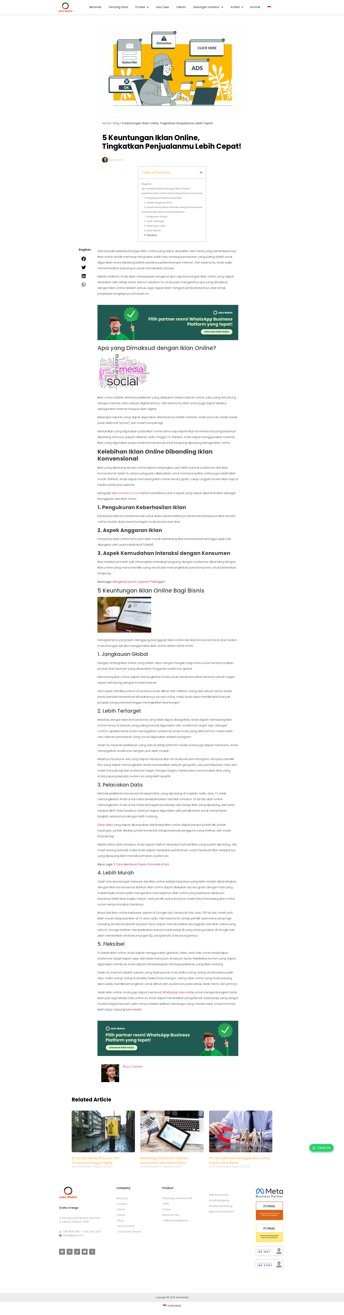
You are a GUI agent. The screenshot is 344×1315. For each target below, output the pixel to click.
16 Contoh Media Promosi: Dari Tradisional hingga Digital (96, 1160)
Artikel (235, 7)
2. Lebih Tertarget (154, 221)
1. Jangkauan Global (155, 216)
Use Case (162, 7)
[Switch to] (269, 7)
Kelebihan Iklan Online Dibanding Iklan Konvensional (172, 193)
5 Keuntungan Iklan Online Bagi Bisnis (163, 212)
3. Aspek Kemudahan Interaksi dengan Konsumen (173, 207)
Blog (116, 123)
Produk (140, 7)
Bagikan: (147, 184)
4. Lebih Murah (152, 230)
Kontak (255, 7)
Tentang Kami (118, 7)
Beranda (95, 7)
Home (106, 123)
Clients (181, 7)
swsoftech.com (128, 493)
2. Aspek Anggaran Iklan (158, 202)
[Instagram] (70, 1252)
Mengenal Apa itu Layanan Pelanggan (138, 582)
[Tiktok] (77, 1252)
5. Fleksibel (150, 235)
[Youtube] (85, 1252)
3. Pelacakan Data (154, 226)
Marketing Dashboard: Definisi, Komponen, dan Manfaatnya (164, 1160)
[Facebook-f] (92, 1252)
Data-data (105, 825)
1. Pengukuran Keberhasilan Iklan (163, 198)
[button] (201, 172)
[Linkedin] (62, 1252)
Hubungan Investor (206, 7)
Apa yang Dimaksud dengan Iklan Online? (166, 188)
